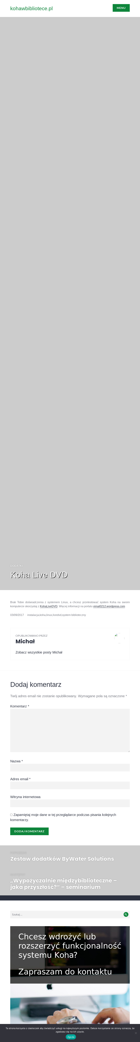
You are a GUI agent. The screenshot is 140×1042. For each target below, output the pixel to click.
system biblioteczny (74, 615)
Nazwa (16, 761)
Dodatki (16, 565)
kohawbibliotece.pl (31, 8)
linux (49, 615)
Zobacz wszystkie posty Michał (39, 652)
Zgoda (70, 1037)
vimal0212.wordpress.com (109, 606)
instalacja (33, 615)
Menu (121, 7)
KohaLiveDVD (49, 606)
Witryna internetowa (25, 797)
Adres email (20, 779)
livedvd (57, 615)
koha (43, 615)
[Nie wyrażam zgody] (135, 1033)
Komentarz (19, 706)
